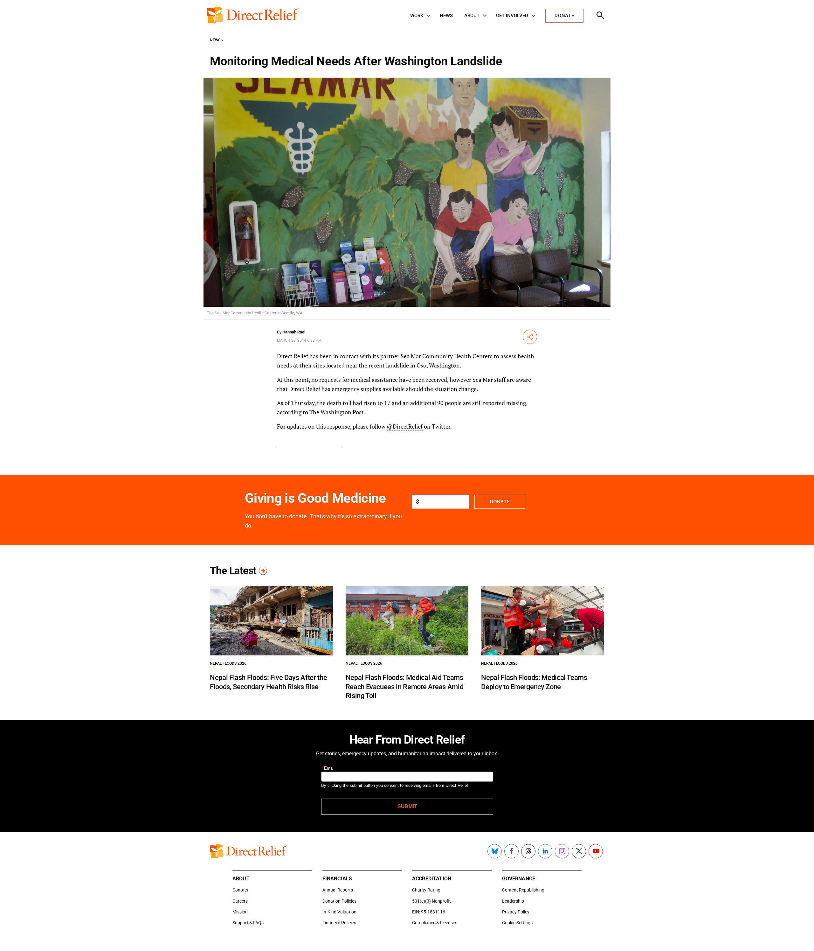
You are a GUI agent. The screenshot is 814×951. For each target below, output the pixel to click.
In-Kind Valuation (339, 911)
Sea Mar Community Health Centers (446, 356)
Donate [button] (564, 15)
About (471, 15)
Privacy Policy (515, 911)
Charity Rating (426, 889)
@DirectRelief (405, 426)
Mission (240, 911)
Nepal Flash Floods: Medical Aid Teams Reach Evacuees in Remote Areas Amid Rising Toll (405, 687)
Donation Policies (339, 901)
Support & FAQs (248, 922)
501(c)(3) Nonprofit (431, 901)
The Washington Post (336, 412)
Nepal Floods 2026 (228, 663)
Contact (240, 889)
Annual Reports (337, 889)
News (446, 15)
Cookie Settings (517, 922)
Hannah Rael (293, 332)
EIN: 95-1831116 (428, 911)
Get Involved (512, 15)
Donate (499, 502)
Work (416, 15)
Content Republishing (523, 889)
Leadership (513, 901)
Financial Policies (339, 922)
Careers (240, 901)
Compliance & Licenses (434, 922)
